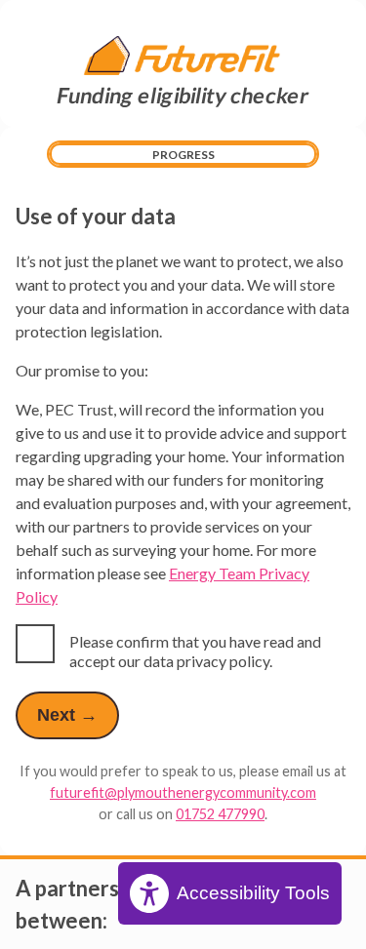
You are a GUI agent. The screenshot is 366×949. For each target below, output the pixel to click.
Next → (67, 715)
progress (183, 154)
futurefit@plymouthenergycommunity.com (183, 792)
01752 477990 (220, 814)
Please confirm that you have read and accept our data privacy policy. (195, 651)
